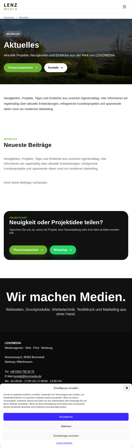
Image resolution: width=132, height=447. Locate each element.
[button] (127, 388)
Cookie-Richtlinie (64, 443)
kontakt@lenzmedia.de (27, 376)
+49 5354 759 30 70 (22, 371)
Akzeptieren (66, 416)
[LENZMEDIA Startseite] (10, 7)
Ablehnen (66, 426)
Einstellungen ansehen (66, 435)
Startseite (9, 17)
